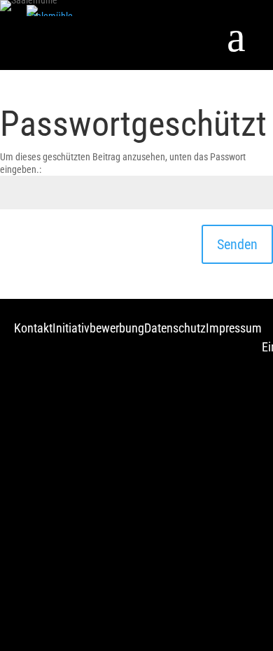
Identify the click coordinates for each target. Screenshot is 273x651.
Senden (237, 244)
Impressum (234, 328)
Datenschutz (175, 328)
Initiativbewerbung (98, 328)
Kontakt (33, 328)
